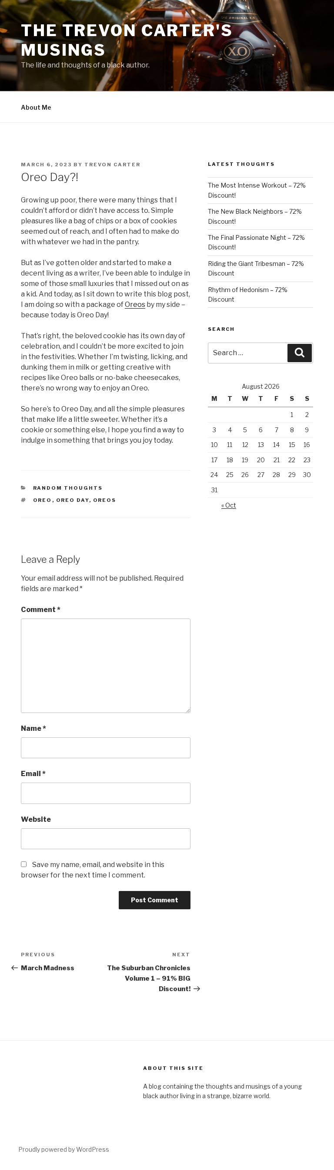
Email (33, 774)
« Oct (228, 505)
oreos (105, 500)
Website (36, 819)
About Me (36, 107)
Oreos (135, 304)
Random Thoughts (68, 488)
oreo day (72, 500)
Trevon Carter (112, 164)
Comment (40, 609)
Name (33, 728)
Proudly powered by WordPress (63, 1149)
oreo (42, 500)
